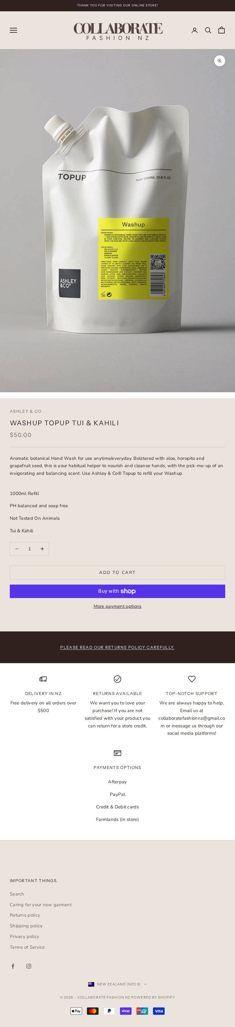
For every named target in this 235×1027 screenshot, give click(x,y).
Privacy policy (24, 936)
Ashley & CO (26, 411)
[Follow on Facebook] (13, 966)
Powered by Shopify (153, 997)
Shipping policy (26, 926)
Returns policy (25, 915)
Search (17, 894)
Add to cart (117, 572)
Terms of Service (27, 947)
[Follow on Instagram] (29, 966)
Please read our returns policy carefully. (117, 647)
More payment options (118, 606)
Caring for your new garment (41, 905)
